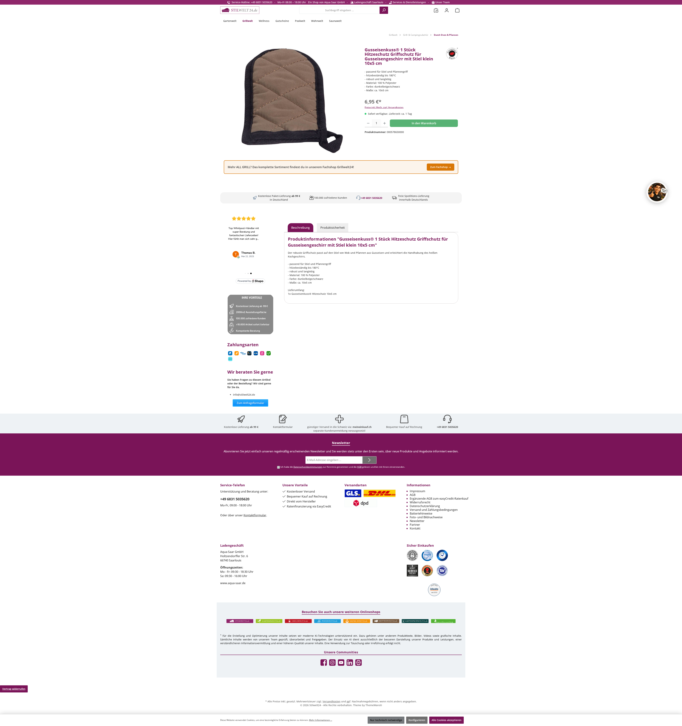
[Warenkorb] (457, 10)
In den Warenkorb (424, 123)
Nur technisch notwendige (386, 720)
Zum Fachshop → (440, 167)
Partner (415, 525)
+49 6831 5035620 (371, 198)
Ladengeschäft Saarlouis (368, 2)
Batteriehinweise (421, 513)
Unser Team (442, 2)
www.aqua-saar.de (232, 583)
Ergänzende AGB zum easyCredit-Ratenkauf (439, 499)
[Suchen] (384, 10)
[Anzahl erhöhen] (384, 123)
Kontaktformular (283, 427)
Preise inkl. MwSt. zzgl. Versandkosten (384, 107)
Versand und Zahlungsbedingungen (434, 510)
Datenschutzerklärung (425, 506)
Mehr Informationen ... (320, 720)
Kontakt (415, 528)
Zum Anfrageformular (250, 403)
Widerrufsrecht (420, 502)
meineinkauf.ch (362, 427)
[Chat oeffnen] (657, 192)
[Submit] (369, 460)
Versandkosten (331, 701)
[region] (290, 100)
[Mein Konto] (446, 10)
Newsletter (417, 521)
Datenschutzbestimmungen (307, 466)
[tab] (300, 227)
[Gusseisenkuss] (452, 57)
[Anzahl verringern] (368, 123)
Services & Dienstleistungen (409, 2)
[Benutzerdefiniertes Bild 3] (442, 555)
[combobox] (339, 10)
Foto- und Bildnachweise (426, 517)
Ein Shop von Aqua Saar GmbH (326, 2)
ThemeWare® (374, 705)
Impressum (417, 491)
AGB (359, 466)
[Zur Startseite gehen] (239, 10)
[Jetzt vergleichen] (436, 10)
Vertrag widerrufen (13, 688)
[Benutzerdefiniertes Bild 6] (442, 570)
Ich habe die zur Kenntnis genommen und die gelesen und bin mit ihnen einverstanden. (342, 466)
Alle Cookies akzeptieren (446, 720)
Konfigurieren (416, 720)
